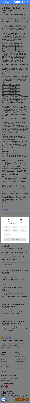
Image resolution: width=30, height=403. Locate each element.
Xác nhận (15, 239)
